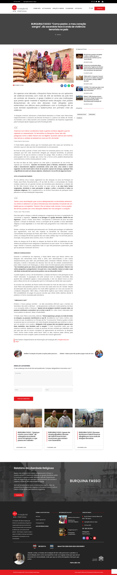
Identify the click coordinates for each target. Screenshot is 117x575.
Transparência (40, 523)
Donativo (99, 8)
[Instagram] (87, 538)
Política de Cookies (98, 572)
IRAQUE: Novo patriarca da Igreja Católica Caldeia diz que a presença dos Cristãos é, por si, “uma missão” (93, 57)
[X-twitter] (91, 538)
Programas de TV (72, 530)
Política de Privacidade (87, 572)
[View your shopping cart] (92, 8)
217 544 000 (17, 1)
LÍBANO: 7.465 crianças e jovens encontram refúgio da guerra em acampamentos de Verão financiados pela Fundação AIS (93, 99)
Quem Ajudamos (40, 520)
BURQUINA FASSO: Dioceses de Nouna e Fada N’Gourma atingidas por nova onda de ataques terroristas (89, 435)
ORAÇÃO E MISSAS (58, 8)
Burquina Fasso (81, 114)
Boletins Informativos (74, 517)
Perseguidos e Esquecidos (71, 533)
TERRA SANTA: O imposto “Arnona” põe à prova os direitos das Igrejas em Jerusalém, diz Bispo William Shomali (93, 78)
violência (79, 118)
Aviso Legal (77, 572)
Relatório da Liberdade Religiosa (73, 521)
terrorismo (92, 114)
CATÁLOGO (78, 8)
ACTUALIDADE (46, 8)
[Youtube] (94, 538)
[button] (62, 85)
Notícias (59, 34)
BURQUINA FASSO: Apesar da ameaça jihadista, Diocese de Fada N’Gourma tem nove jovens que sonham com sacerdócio (59, 436)
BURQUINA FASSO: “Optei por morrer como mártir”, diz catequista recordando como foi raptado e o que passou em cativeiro (28, 436)
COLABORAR (69, 8)
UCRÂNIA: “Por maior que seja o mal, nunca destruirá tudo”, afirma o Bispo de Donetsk (94, 88)
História (38, 516)
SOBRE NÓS (37, 8)
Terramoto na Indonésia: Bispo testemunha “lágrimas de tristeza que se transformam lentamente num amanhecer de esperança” (93, 68)
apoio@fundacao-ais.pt (29, 1)
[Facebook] (83, 538)
